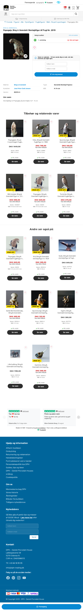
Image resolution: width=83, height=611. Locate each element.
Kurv (78, 9)
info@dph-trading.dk (15, 568)
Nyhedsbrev (12, 509)
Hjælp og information (17, 443)
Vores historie (12, 492)
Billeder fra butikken (14, 499)
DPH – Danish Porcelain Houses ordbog (19, 472)
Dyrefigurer (29, 22)
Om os (9, 484)
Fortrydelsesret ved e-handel (18, 461)
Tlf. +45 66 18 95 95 (14, 563)
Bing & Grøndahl (20, 85)
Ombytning (11, 451)
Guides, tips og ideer (15, 467)
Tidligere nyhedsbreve (16, 502)
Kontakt (10, 545)
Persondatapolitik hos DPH (17, 464)
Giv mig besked (57, 74)
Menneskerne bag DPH (16, 489)
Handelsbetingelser (14, 458)
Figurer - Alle (19, 22)
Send (34, 537)
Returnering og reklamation (18, 454)
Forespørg (43, 607)
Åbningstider (11, 496)
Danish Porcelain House (12, 7)
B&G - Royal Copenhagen (56, 22)
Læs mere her (27, 517)
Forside (9, 22)
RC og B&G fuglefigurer (5, 21)
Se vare (15, 161)
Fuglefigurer (40, 22)
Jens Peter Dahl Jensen (22, 88)
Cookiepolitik (12, 477)
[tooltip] (14, 141)
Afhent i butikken (13, 448)
